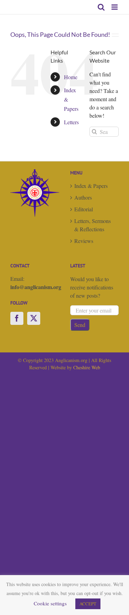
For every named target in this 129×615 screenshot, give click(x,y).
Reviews (83, 240)
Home (70, 77)
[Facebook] (16, 318)
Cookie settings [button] (50, 603)
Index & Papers (91, 185)
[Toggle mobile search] (101, 7)
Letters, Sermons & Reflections (92, 225)
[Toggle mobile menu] (115, 7)
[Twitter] (33, 318)
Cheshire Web (86, 367)
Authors (83, 197)
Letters (71, 122)
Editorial (83, 209)
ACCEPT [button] (87, 604)
